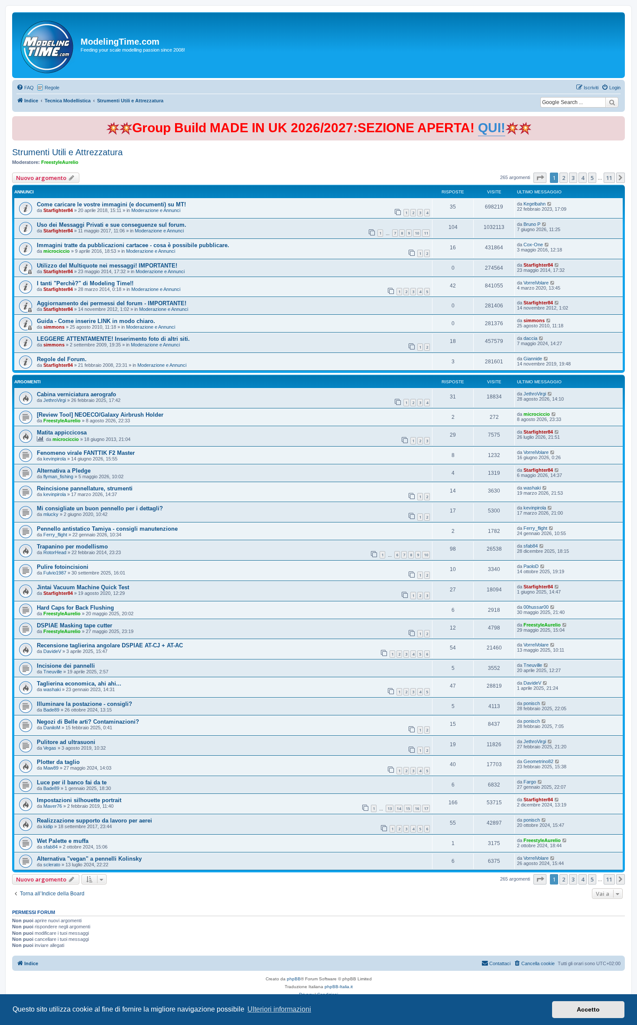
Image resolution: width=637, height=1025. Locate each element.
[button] (539, 178)
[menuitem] (25, 87)
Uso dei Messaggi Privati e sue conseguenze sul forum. (111, 225)
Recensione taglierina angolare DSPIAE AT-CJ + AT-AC (110, 645)
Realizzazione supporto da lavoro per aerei (94, 820)
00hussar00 (536, 607)
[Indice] (47, 45)
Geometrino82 (538, 761)
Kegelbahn (534, 203)
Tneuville (52, 671)
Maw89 (50, 767)
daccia (530, 338)
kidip (48, 826)
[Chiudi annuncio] (619, 121)
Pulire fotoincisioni (62, 567)
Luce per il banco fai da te (72, 782)
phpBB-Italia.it (339, 986)
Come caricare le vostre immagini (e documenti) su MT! (111, 204)
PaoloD (531, 566)
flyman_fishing (58, 476)
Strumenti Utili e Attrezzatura (67, 152)
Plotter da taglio (58, 762)
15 (408, 808)
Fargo (529, 781)
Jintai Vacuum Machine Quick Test (83, 587)
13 (389, 808)
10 (417, 233)
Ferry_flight (55, 534)
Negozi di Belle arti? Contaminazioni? (88, 721)
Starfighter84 (58, 210)
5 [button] (592, 178)
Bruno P (531, 224)
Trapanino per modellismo (72, 546)
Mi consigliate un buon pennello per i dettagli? (100, 508)
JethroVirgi (54, 400)
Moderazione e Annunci (155, 210)
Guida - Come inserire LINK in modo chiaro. (96, 321)
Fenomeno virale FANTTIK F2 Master (86, 453)
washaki (532, 487)
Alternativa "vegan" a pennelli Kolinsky (89, 858)
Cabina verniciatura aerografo (76, 394)
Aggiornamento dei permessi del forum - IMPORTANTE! (111, 303)
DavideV (52, 651)
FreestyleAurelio (59, 162)
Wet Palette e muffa (62, 841)
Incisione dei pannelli (66, 666)
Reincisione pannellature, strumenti (85, 488)
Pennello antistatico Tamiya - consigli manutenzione (107, 529)
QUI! (491, 128)
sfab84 (530, 545)
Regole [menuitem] (52, 87)
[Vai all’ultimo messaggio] (549, 203)
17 (426, 808)
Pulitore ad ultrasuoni (66, 742)
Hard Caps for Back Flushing (75, 607)
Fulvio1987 (54, 572)
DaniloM (51, 727)
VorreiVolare (536, 282)
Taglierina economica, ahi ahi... (79, 683)
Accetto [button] (588, 1009)
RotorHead (54, 552)
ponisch (531, 703)
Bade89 (51, 709)
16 (417, 808)
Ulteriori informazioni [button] (279, 1009)
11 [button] (609, 178)
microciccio (56, 251)
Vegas (49, 748)
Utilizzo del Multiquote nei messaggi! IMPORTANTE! (107, 265)
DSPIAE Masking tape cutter (74, 625)
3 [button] (573, 178)
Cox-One (533, 244)
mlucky (50, 514)
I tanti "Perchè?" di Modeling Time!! (85, 283)
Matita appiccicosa (62, 432)
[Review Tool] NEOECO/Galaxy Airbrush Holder (100, 414)
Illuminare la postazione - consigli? (84, 704)
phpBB (294, 978)
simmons (54, 327)
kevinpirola (54, 458)
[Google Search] (611, 102)
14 (398, 808)
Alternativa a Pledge (64, 470)
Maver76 (52, 806)
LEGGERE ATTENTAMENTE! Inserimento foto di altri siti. (113, 339)
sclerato (51, 864)
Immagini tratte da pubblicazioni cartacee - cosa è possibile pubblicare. (133, 245)
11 (426, 233)
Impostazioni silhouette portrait (79, 800)
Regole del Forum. (62, 359)
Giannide (532, 358)
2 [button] (563, 178)
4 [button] (582, 178)
